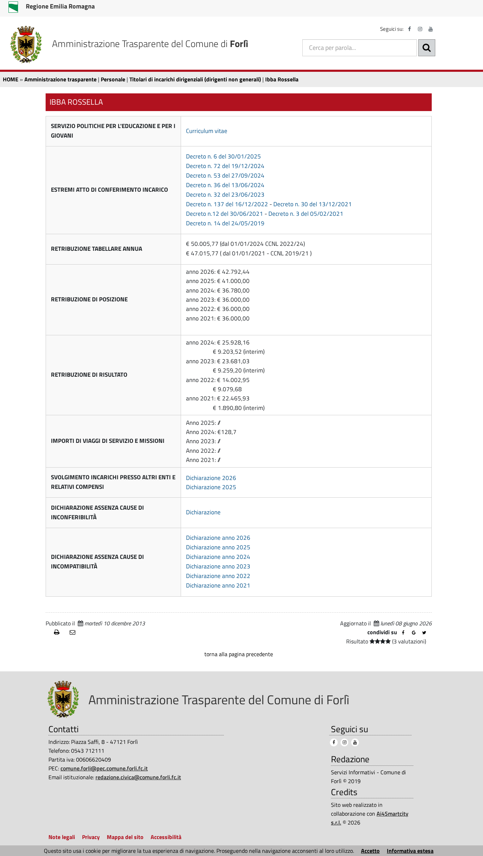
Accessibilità (166, 837)
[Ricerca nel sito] (426, 47)
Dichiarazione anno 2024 (218, 556)
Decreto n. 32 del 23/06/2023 (225, 194)
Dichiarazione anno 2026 (218, 537)
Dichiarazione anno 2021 (218, 585)
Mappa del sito (125, 837)
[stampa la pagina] (59, 632)
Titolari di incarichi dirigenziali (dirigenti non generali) (195, 79)
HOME (10, 79)
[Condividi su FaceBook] (403, 633)
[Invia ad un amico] (74, 632)
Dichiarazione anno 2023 (218, 566)
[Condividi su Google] (414, 633)
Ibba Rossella (281, 79)
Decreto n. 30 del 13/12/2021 (312, 204)
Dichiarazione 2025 (211, 487)
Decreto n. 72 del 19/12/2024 (225, 165)
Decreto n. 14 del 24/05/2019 (225, 223)
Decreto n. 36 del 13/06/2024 (225, 185)
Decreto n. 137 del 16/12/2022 (227, 204)
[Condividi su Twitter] (424, 633)
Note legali (61, 837)
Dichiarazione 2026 (211, 477)
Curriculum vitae (206, 130)
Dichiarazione (203, 512)
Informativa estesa (410, 850)
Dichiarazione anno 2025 (218, 547)
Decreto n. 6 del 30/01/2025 (223, 156)
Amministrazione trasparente (60, 79)
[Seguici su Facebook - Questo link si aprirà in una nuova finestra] (409, 29)
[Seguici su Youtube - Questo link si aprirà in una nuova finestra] (431, 29)
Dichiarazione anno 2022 (218, 575)
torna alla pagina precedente (238, 654)
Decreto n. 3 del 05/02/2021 (305, 213)
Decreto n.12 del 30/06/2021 (224, 213)
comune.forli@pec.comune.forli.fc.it (104, 768)
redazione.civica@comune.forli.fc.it (138, 777)
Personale (113, 79)
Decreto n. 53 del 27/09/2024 (225, 175)
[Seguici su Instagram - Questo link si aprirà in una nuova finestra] (420, 29)
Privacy (91, 837)
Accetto (370, 850)
